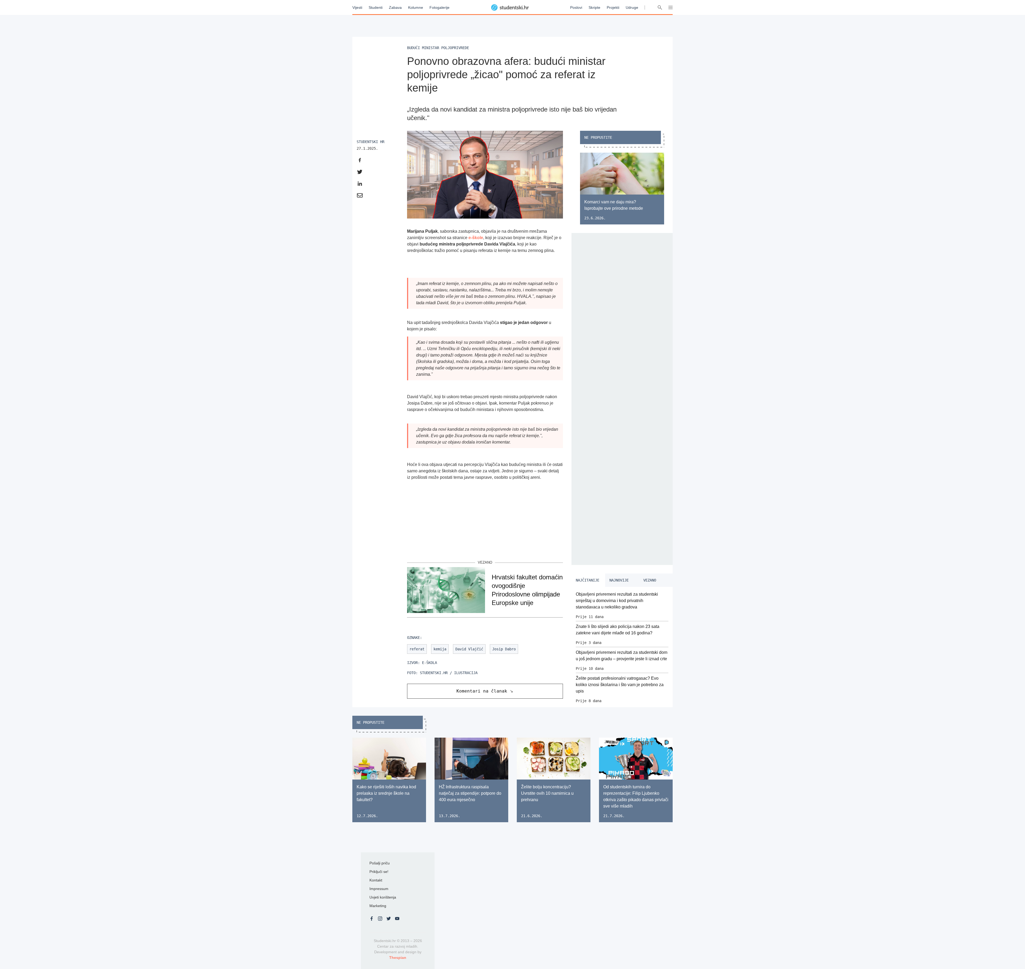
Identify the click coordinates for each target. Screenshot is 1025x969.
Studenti (376, 7)
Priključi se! (378, 871)
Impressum (378, 889)
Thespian (397, 957)
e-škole (475, 237)
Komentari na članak (481, 691)
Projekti (613, 7)
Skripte (594, 7)
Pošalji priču (379, 863)
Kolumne (415, 7)
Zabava (395, 7)
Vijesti (357, 7)
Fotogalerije (439, 7)
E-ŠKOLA (429, 662)
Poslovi (576, 7)
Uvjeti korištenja (382, 897)
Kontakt (375, 880)
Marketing (377, 906)
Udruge (632, 7)
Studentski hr (370, 142)
